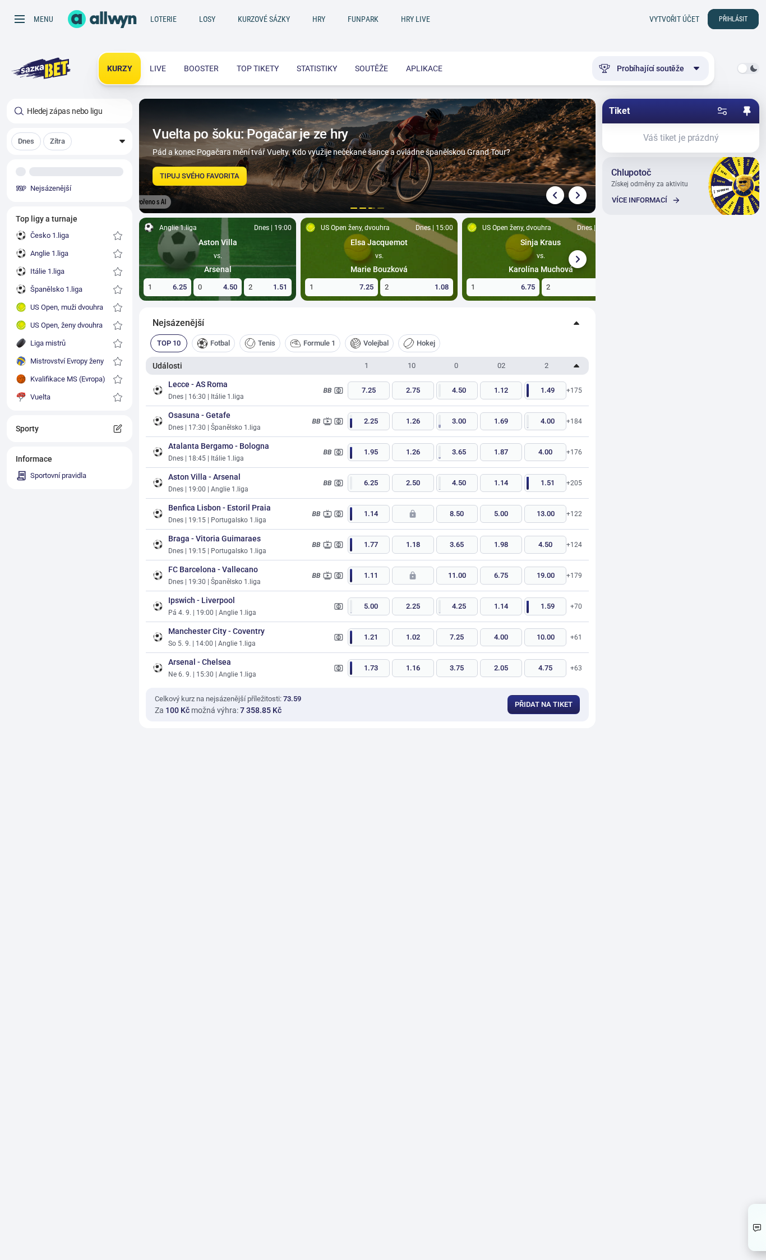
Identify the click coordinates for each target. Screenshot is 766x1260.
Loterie (163, 19)
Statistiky (317, 68)
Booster (201, 68)
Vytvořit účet (674, 19)
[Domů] (102, 19)
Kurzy (120, 68)
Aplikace (424, 68)
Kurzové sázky (264, 19)
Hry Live (415, 19)
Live (158, 68)
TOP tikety (258, 68)
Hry (318, 19)
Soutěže (371, 68)
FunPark (363, 19)
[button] (69, 141)
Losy (207, 19)
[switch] (748, 68)
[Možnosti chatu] (757, 1227)
